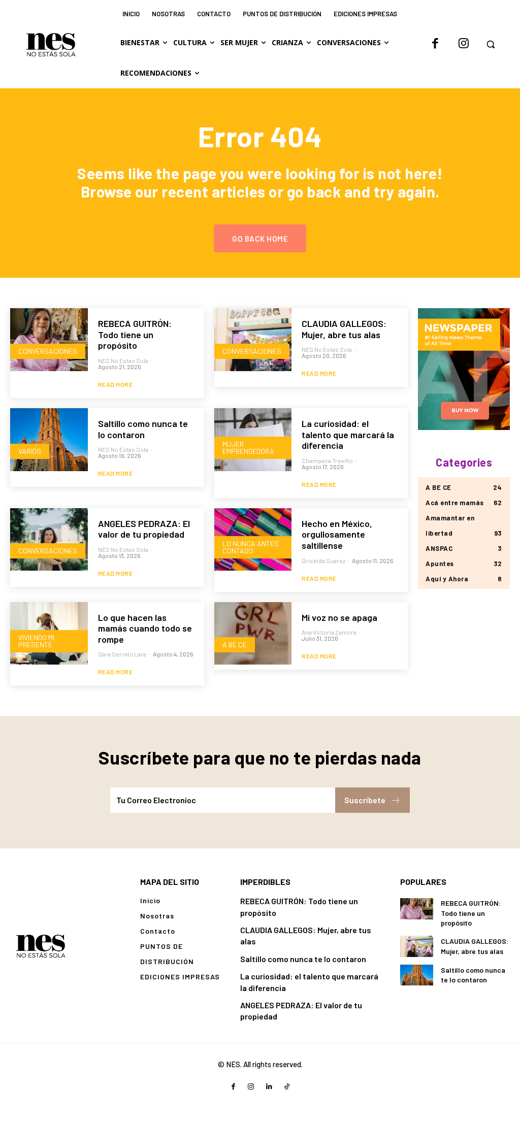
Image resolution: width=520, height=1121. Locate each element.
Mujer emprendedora (248, 447)
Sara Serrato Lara (122, 653)
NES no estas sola (123, 360)
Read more (115, 384)
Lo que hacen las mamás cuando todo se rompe (145, 628)
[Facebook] (435, 44)
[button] (490, 44)
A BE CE (234, 644)
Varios (29, 451)
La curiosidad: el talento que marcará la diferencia (348, 434)
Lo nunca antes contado (250, 547)
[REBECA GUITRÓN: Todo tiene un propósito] (49, 339)
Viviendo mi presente (36, 641)
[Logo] (40, 946)
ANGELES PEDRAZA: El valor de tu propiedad (144, 529)
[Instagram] (463, 44)
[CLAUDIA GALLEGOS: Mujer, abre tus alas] (253, 339)
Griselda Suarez (323, 560)
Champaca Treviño (327, 460)
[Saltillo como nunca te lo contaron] (49, 439)
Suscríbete (364, 800)
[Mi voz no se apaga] (253, 633)
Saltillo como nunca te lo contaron (143, 429)
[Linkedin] (269, 1086)
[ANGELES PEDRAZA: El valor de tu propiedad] (49, 539)
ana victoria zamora (329, 632)
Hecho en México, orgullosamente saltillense (337, 534)
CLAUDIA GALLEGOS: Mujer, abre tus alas (344, 329)
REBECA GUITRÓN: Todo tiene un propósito (135, 334)
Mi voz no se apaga (339, 617)
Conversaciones (47, 351)
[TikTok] (286, 1086)
